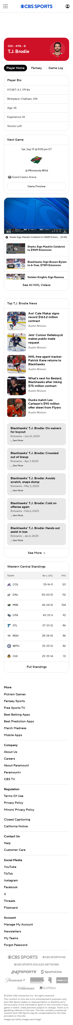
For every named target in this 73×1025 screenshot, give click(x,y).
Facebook (11, 887)
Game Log (55, 68)
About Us (10, 752)
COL (15, 584)
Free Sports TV (14, 708)
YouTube (10, 867)
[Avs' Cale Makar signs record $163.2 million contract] (16, 321)
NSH (15, 636)
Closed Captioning (17, 820)
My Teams (11, 938)
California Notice (16, 826)
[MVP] (62, 979)
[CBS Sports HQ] (53, 957)
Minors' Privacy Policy (19, 810)
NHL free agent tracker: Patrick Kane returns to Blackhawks (45, 360)
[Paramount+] (15, 979)
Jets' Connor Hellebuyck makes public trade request (45, 338)
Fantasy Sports (14, 701)
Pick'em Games (15, 694)
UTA (15, 615)
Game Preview (36, 186)
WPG (16, 646)
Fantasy (36, 68)
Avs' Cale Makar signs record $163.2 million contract (43, 317)
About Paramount (16, 765)
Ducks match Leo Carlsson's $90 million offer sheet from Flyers (44, 403)
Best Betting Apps (17, 715)
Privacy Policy (13, 803)
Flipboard (11, 908)
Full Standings (37, 667)
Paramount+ (12, 772)
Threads (9, 901)
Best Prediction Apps (19, 721)
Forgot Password (15, 945)
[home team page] (36, 160)
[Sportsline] (51, 971)
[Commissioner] (41, 979)
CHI (15, 656)
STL (15, 625)
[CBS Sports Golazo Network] (36, 964)
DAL (15, 595)
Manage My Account (18, 924)
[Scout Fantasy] (26, 988)
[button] (5, 6)
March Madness (15, 728)
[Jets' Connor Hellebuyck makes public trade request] (16, 342)
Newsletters (12, 931)
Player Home (15, 68)
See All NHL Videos (36, 285)
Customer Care (15, 850)
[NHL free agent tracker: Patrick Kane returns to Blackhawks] (16, 364)
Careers (9, 759)
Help (7, 843)
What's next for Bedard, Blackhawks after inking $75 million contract (45, 382)
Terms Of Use (13, 796)
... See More (17, 440)
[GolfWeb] (48, 988)
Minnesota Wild (38, 170)
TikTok (8, 874)
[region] (36, 216)
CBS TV (9, 779)
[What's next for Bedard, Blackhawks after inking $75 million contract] (16, 386)
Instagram (11, 880)
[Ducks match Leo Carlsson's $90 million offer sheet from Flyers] (16, 407)
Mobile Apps (13, 735)
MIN (15, 605)
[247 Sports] (23, 971)
